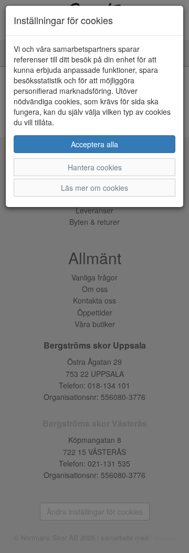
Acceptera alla (94, 144)
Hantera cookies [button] (95, 167)
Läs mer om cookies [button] (94, 187)
